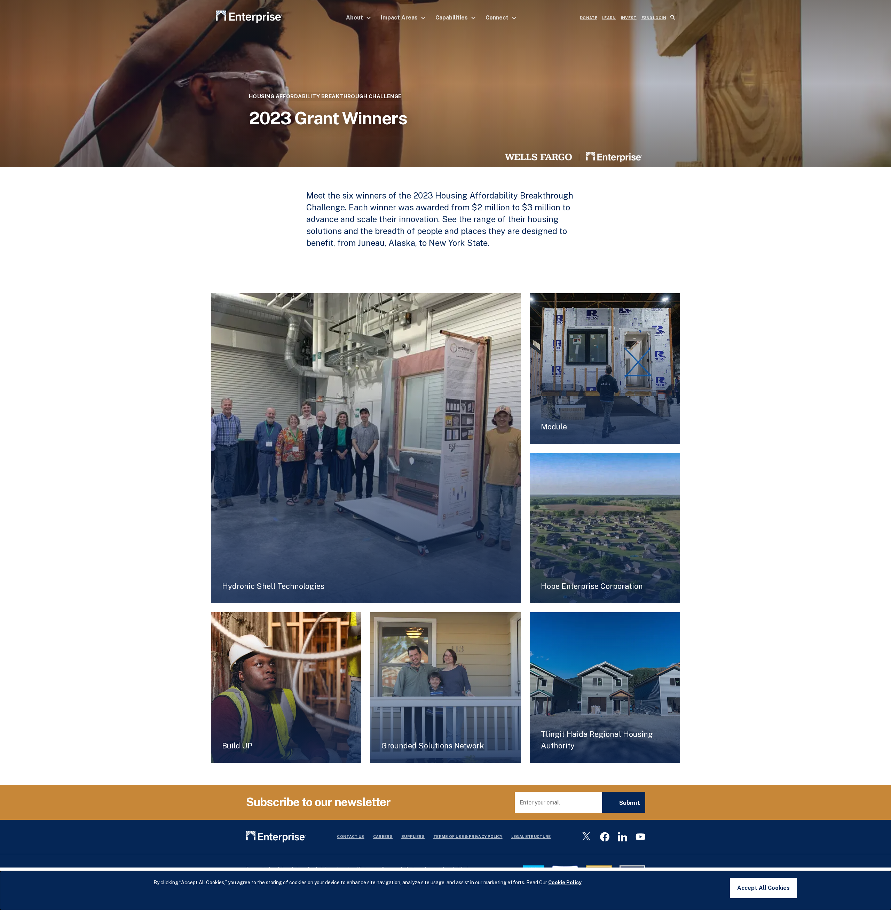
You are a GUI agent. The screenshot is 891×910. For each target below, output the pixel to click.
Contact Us (350, 836)
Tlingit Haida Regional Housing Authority (597, 740)
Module (554, 426)
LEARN (609, 18)
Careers (383, 836)
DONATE (588, 18)
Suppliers (413, 836)
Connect (498, 17)
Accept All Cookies (763, 888)
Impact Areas (400, 17)
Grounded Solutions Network (432, 745)
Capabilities (452, 17)
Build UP (237, 745)
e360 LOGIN (653, 18)
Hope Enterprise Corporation (592, 586)
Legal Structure (531, 836)
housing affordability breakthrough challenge (325, 96)
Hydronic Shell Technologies (273, 586)
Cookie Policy (565, 882)
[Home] (249, 18)
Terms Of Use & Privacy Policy (468, 836)
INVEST (629, 18)
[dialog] (445, 890)
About (355, 17)
